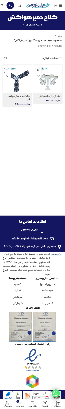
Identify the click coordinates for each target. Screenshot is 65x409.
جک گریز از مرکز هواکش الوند (19, 97)
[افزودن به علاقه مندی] (38, 76)
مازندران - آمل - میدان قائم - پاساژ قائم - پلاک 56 (30, 246)
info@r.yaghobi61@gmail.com (30, 239)
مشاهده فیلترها (50, 58)
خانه (59, 36)
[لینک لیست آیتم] (47, 284)
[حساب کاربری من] (10, 5)
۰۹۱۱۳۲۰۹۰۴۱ (29, 230)
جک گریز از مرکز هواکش (49, 96)
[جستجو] (19, 5)
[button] (38, 69)
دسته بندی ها (34, 25)
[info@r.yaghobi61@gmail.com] (52, 239)
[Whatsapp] (56, 393)
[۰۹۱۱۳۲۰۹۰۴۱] (42, 231)
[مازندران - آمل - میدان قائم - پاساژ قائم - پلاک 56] (59, 247)
